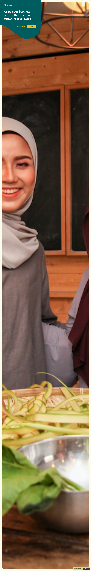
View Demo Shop (20, 26)
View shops (86, 568)
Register (31, 26)
